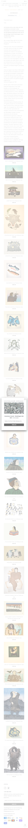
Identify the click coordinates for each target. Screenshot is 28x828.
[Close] (25, 398)
